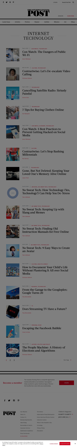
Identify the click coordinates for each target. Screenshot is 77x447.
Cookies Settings (54, 443)
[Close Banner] (75, 443)
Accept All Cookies (64, 443)
